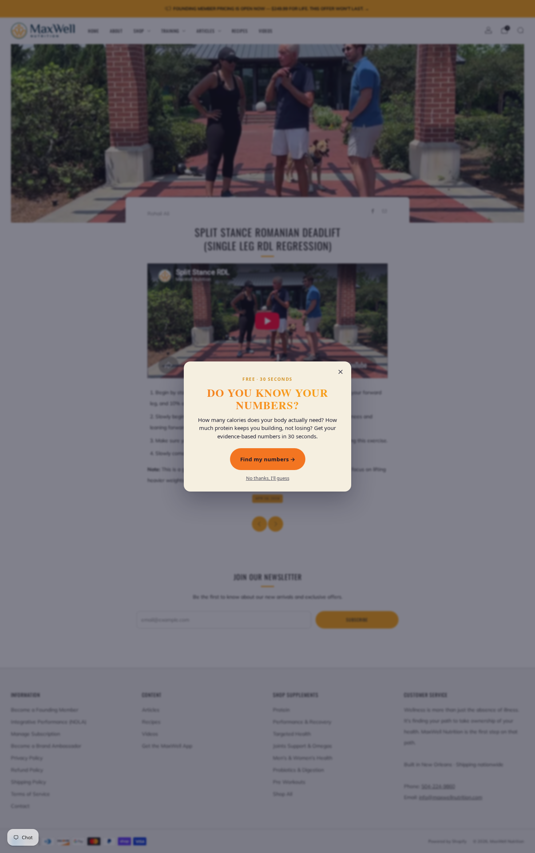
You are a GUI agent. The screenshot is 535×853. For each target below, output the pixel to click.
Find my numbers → (267, 459)
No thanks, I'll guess (267, 478)
